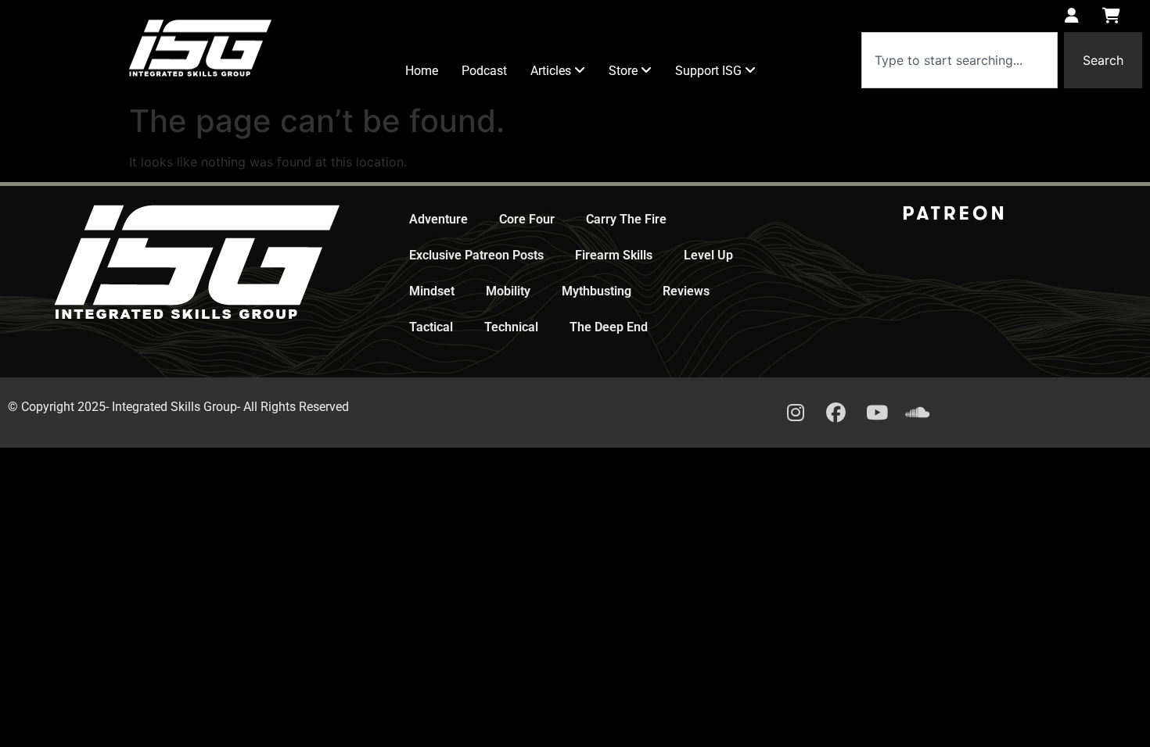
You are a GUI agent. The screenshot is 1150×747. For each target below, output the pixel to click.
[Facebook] (836, 412)
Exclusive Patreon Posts (476, 255)
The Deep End (609, 327)
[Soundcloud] (917, 412)
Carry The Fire (626, 219)
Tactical (431, 327)
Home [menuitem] (421, 70)
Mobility (508, 291)
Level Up (708, 255)
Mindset (432, 291)
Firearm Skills (613, 255)
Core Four (527, 219)
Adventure (438, 219)
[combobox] (959, 60)
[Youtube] (877, 412)
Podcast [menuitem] (484, 70)
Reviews (686, 291)
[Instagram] (795, 412)
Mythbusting (596, 291)
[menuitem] (558, 71)
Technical (511, 327)
